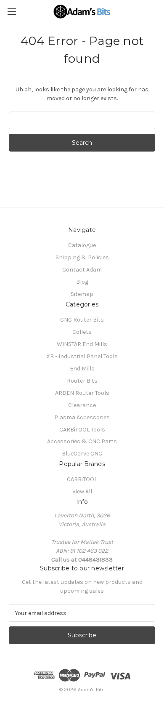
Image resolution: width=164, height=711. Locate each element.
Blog (82, 281)
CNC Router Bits (82, 319)
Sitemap (82, 294)
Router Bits (82, 380)
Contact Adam (82, 269)
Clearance (82, 405)
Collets (82, 332)
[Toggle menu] (11, 11)
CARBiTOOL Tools (82, 429)
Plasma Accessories (82, 417)
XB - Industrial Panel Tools (82, 356)
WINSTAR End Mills (82, 344)
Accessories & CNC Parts (82, 441)
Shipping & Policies (82, 257)
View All (82, 491)
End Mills (82, 368)
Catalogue (82, 245)
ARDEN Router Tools (82, 393)
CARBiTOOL (82, 479)
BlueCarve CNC (82, 453)
